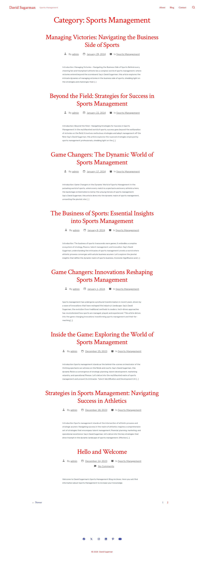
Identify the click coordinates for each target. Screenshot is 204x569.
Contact (182, 7)
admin (75, 54)
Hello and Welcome (102, 451)
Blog (172, 7)
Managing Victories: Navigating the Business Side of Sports (102, 41)
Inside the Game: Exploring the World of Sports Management (102, 338)
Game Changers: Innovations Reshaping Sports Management (102, 276)
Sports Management (128, 54)
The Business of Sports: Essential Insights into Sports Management (101, 217)
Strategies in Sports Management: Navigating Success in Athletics (102, 397)
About (162, 7)
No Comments (106, 466)
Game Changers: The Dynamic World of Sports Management (102, 158)
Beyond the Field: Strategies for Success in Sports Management (102, 100)
